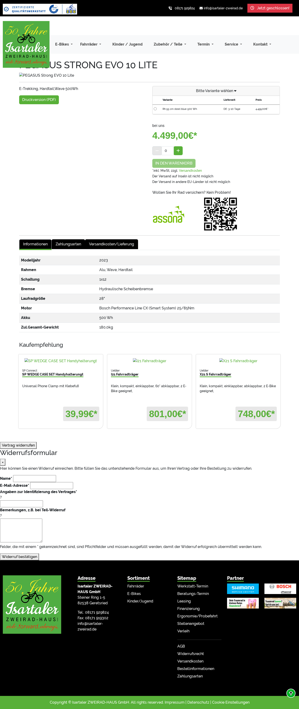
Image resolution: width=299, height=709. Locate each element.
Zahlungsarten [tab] (68, 244)
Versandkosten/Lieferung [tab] (111, 244)
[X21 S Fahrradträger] (238, 361)
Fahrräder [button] (89, 44)
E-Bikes (134, 593)
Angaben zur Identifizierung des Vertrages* (38, 492)
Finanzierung (188, 608)
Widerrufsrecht (190, 654)
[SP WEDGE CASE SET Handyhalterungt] (60, 361)
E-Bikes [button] (62, 44)
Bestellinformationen (195, 668)
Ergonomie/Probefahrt (197, 616)
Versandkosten (190, 170)
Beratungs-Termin (193, 593)
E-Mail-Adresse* (14, 485)
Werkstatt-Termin (192, 586)
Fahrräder (135, 586)
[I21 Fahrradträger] (149, 361)
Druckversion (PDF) (39, 99)
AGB (181, 646)
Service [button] (232, 44)
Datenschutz (198, 702)
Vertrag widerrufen (18, 445)
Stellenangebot (190, 623)
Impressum (175, 702)
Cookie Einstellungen (230, 702)
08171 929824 (185, 8)
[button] (290, 693)
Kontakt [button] (260, 44)
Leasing (184, 601)
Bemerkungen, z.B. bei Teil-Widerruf (32, 510)
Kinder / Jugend (127, 44)
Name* (6, 478)
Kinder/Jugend (140, 601)
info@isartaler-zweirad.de (223, 8)
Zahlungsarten (190, 676)
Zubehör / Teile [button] (168, 44)
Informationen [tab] (35, 244)
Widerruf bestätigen (19, 557)
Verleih (183, 631)
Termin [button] (204, 44)
